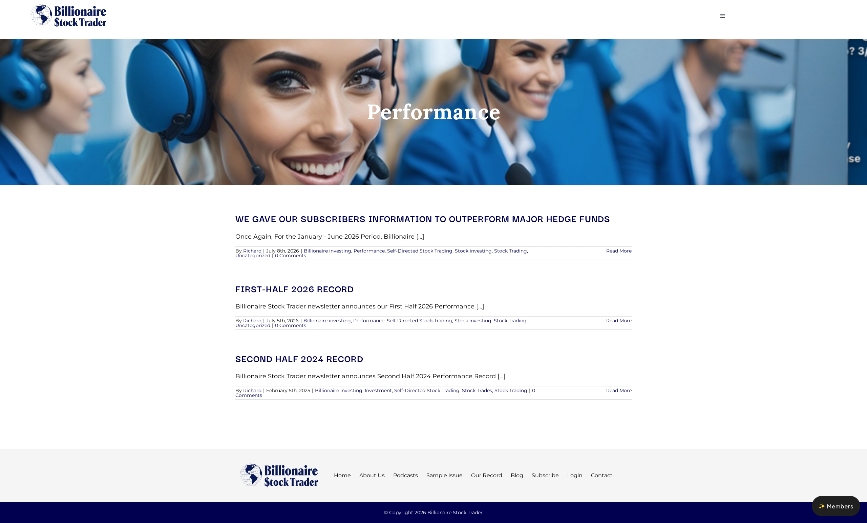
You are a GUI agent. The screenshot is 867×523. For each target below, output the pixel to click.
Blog (517, 475)
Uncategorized (252, 256)
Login (575, 475)
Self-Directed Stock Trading (419, 251)
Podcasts (405, 475)
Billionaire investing (327, 251)
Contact (602, 475)
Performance (369, 251)
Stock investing (473, 251)
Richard (252, 251)
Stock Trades (477, 390)
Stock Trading (510, 251)
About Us (372, 475)
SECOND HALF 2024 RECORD (299, 358)
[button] (836, 506)
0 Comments (290, 256)
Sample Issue (444, 475)
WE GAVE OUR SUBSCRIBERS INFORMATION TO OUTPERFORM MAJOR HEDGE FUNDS (422, 218)
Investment (378, 390)
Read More (619, 251)
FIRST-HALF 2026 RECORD (294, 288)
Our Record (486, 475)
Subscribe (545, 475)
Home (342, 475)
